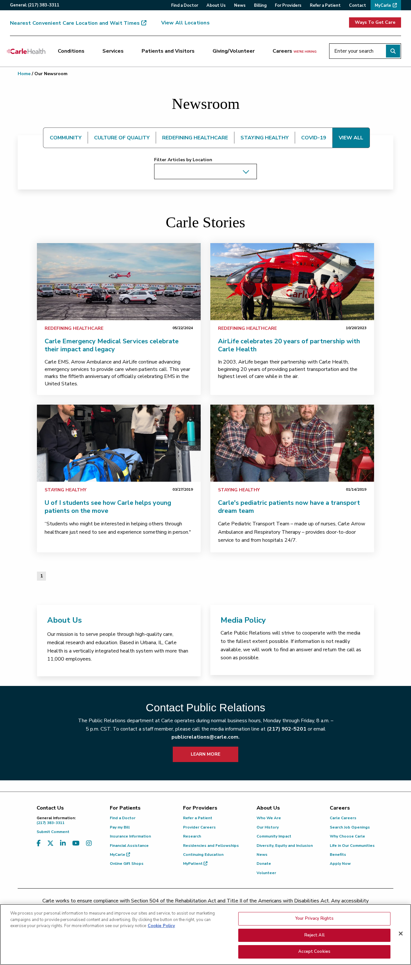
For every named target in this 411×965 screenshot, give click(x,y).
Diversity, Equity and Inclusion (285, 845)
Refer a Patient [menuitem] (325, 5)
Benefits (338, 854)
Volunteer (266, 872)
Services (113, 51)
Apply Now (340, 863)
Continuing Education (203, 854)
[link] (119, 281)
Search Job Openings (350, 827)
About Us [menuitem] (216, 5)
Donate (264, 863)
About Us (64, 620)
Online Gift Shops (127, 863)
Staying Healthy (65, 490)
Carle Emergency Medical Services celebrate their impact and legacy (112, 345)
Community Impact (274, 836)
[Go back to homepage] (26, 51)
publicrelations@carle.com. (205, 737)
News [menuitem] (240, 5)
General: (34, 5)
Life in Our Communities (352, 845)
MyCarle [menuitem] (383, 5)
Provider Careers (199, 827)
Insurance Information (130, 836)
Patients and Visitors (168, 51)
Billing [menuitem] (260, 5)
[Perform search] (393, 51)
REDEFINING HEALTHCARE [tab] (195, 137)
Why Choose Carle (347, 836)
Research (192, 836)
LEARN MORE (205, 754)
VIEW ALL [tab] (351, 137)
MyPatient (193, 863)
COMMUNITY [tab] (66, 137)
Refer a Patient (197, 817)
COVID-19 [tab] (313, 137)
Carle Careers (343, 817)
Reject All (314, 935)
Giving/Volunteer (234, 51)
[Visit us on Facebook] (39, 843)
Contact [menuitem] (357, 5)
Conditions (71, 51)
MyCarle (118, 854)
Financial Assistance (129, 845)
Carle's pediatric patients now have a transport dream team (289, 506)
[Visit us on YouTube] (76, 843)
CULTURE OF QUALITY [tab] (122, 137)
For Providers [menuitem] (288, 5)
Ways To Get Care (375, 22)
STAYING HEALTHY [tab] (264, 137)
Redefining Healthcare (74, 328)
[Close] (401, 933)
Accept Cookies (314, 951)
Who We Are (269, 817)
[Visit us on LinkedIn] (63, 843)
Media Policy (243, 620)
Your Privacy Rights (314, 918)
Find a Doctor (123, 817)
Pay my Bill (120, 827)
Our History (268, 827)
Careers (295, 51)
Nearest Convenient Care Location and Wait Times (75, 23)
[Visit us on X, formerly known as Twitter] (50, 843)
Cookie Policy (161, 926)
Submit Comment (53, 831)
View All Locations (185, 22)
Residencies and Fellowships (211, 845)
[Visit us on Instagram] (89, 843)
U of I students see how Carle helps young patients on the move (108, 506)
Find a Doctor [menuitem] (184, 5)
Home (24, 74)
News (262, 854)
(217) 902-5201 (286, 729)
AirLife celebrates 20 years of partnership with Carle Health (289, 345)
